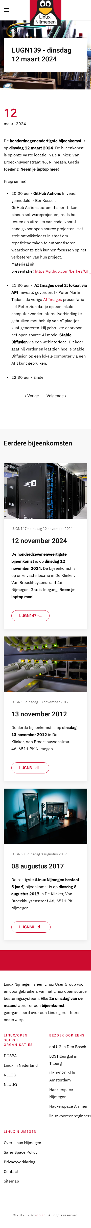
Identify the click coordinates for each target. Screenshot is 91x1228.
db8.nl (41, 1215)
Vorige (33, 396)
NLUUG (10, 1084)
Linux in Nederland (21, 1065)
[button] (6, 10)
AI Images (52, 299)
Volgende (55, 396)
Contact (11, 1171)
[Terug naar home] (45, 10)
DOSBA (10, 1055)
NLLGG (10, 1074)
